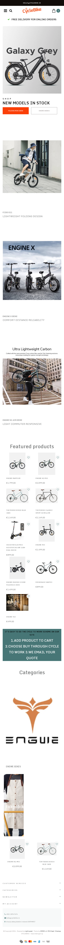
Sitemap (58, 931)
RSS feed (51, 931)
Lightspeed (28, 931)
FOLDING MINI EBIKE (15, 111)
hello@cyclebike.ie (13, 918)
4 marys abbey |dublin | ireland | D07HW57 (20, 921)
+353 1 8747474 (12, 914)
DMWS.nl (43, 931)
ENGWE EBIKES (44, 111)
